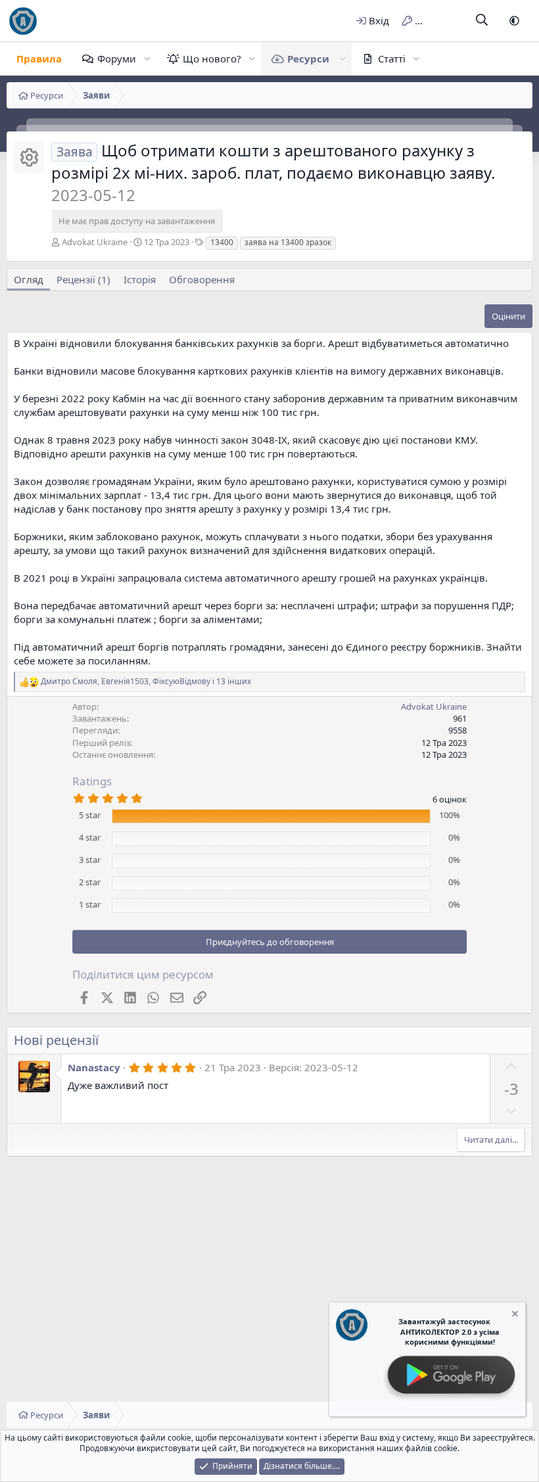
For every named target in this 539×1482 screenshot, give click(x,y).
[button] (514, 20)
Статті (392, 58)
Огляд (28, 279)
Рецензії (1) (83, 279)
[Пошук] (482, 20)
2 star (90, 882)
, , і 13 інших (146, 681)
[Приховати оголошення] (514, 1315)
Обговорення (202, 279)
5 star (90, 815)
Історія (140, 279)
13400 (221, 242)
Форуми (116, 58)
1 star (90, 904)
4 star (90, 837)
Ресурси (308, 58)
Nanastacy (94, 1067)
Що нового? (212, 58)
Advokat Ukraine (95, 242)
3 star (90, 860)
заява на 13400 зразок (288, 242)
